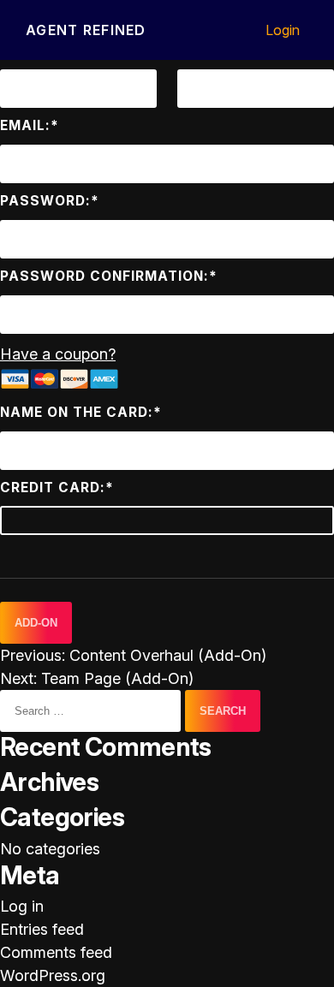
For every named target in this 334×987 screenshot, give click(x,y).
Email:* (29, 125)
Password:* (49, 201)
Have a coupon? (58, 354)
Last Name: (223, 50)
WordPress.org (52, 975)
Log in (22, 906)
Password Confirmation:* (109, 276)
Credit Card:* (57, 487)
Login (282, 30)
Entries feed (42, 929)
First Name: (47, 50)
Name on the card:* (81, 412)
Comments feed (56, 952)
